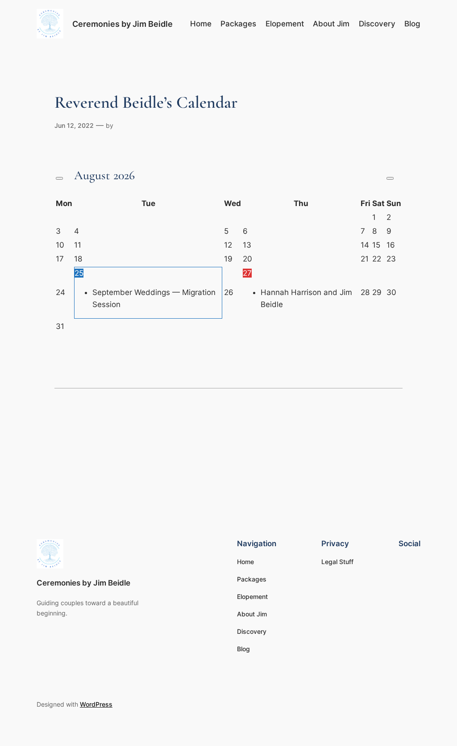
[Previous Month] (59, 178)
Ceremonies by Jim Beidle (122, 24)
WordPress (96, 704)
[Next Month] (390, 178)
